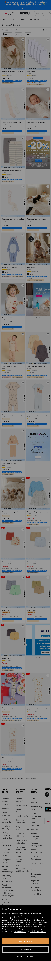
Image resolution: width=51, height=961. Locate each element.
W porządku (25, 941)
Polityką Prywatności (38, 931)
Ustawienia (25, 949)
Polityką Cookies (20, 931)
